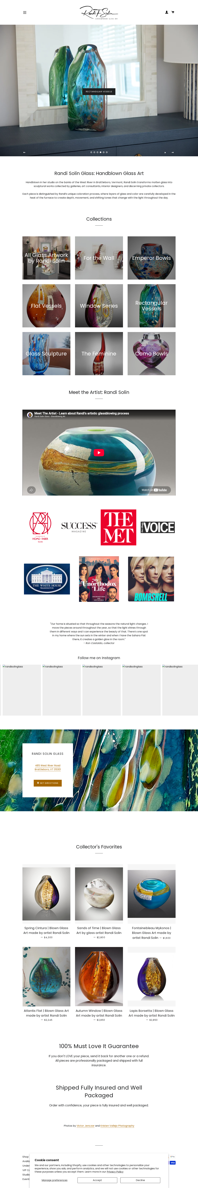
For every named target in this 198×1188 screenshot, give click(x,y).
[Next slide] (173, 152)
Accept (97, 1180)
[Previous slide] (24, 152)
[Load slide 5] (103, 152)
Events (26, 1179)
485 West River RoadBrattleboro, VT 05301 (48, 767)
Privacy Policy (115, 1171)
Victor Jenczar (86, 1126)
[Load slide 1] (91, 152)
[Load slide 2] (94, 152)
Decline (140, 1180)
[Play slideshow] (165, 152)
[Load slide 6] (106, 152)
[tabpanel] (99, 90)
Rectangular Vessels (99, 91)
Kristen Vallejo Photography (117, 1126)
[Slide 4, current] (100, 152)
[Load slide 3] (97, 152)
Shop (25, 1157)
